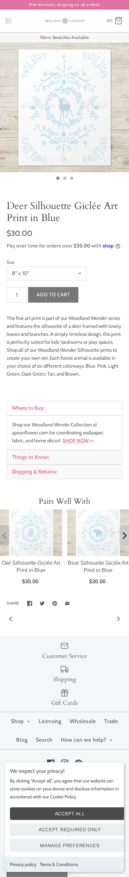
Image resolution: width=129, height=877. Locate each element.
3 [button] (71, 179)
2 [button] (64, 179)
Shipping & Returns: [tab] (34, 472)
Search (44, 740)
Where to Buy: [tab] (28, 408)
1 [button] (57, 179)
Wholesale (83, 721)
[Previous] (11, 618)
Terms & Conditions (59, 864)
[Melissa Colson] (64, 21)
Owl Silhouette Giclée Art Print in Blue (31, 566)
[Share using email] (67, 603)
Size (11, 262)
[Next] (118, 618)
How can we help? (86, 740)
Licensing (50, 721)
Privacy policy (23, 864)
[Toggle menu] (8, 20)
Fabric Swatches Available (64, 37)
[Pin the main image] (54, 603)
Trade (111, 721)
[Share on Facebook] (29, 603)
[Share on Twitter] (42, 603)
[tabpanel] (64, 432)
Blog (21, 740)
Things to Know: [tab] (30, 457)
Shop (20, 721)
